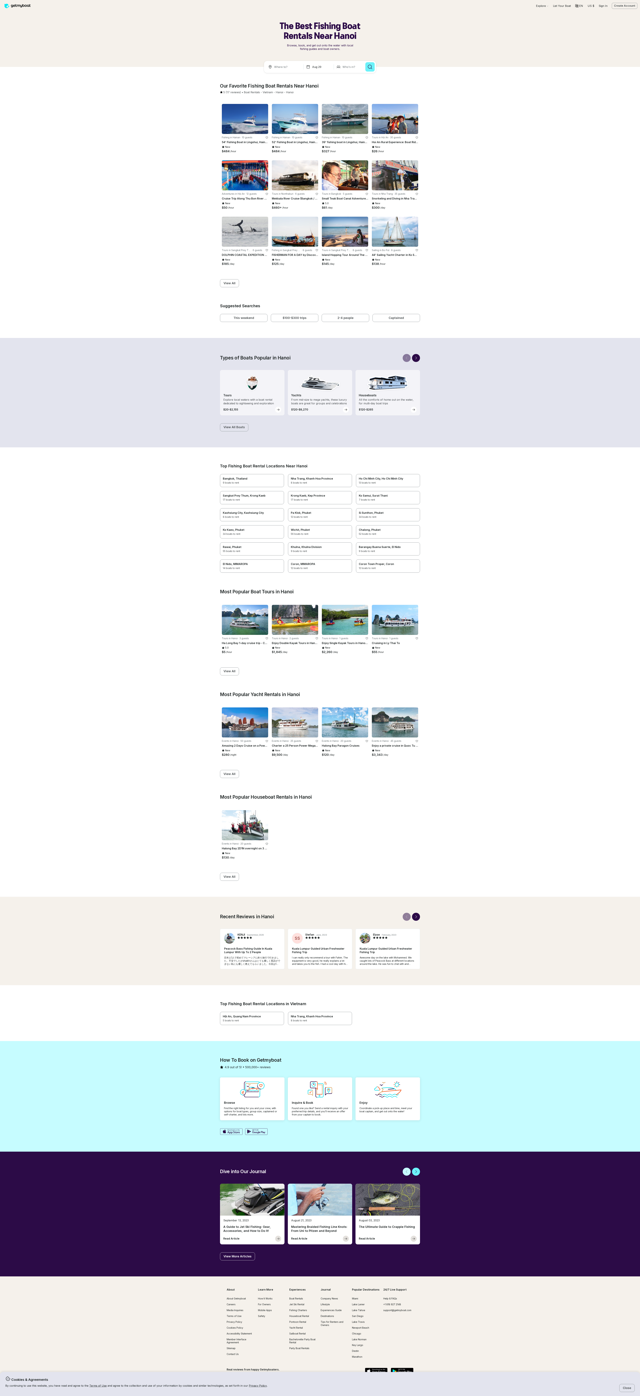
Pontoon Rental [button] (297, 1321)
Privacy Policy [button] (258, 1385)
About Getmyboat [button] (236, 1298)
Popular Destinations (366, 1289)
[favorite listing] (267, 137)
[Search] (370, 67)
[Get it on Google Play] (256, 1132)
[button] (562, 6)
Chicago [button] (356, 1333)
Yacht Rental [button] (296, 1327)
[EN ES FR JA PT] (579, 6)
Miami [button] (355, 1298)
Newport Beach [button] (360, 1327)
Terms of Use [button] (98, 1385)
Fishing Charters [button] (298, 1310)
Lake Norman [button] (359, 1339)
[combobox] (284, 66)
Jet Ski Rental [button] (296, 1304)
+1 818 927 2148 (392, 1304)
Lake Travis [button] (358, 1321)
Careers (231, 1304)
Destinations (327, 1316)
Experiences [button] (297, 1289)
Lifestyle (325, 1304)
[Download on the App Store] (231, 1132)
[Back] (407, 358)
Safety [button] (261, 1316)
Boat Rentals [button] (296, 1298)
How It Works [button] (265, 1298)
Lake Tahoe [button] (358, 1310)
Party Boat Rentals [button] (299, 1348)
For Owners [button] (264, 1304)
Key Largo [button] (357, 1345)
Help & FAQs (390, 1298)
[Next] (416, 358)
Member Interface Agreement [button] (236, 1341)
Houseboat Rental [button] (299, 1316)
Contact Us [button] (233, 1354)
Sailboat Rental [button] (297, 1333)
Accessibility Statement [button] (239, 1333)
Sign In (603, 6)
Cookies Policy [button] (235, 1327)
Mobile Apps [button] (265, 1310)
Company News (329, 1298)
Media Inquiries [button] (235, 1310)
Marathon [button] (357, 1356)
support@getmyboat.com (397, 1310)
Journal (326, 1289)
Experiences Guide (331, 1310)
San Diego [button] (358, 1316)
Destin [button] (355, 1350)
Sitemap (231, 1348)
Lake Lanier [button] (358, 1304)
